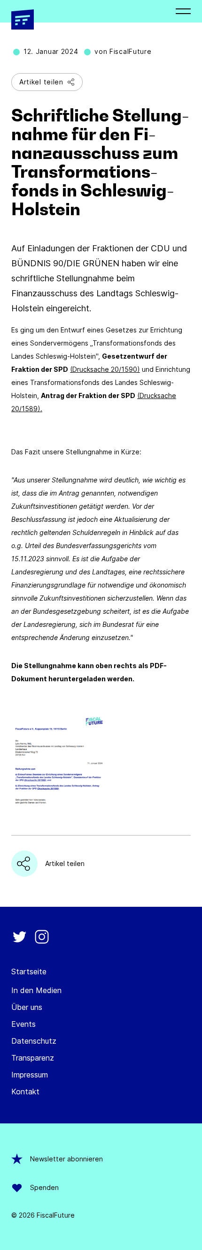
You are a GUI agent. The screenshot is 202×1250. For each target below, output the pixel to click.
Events (23, 1024)
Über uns (26, 1007)
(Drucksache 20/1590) (105, 369)
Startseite (29, 971)
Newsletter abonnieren (66, 1159)
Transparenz (32, 1057)
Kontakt (25, 1091)
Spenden (44, 1187)
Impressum (29, 1074)
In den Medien (36, 990)
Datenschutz (33, 1041)
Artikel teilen (41, 82)
